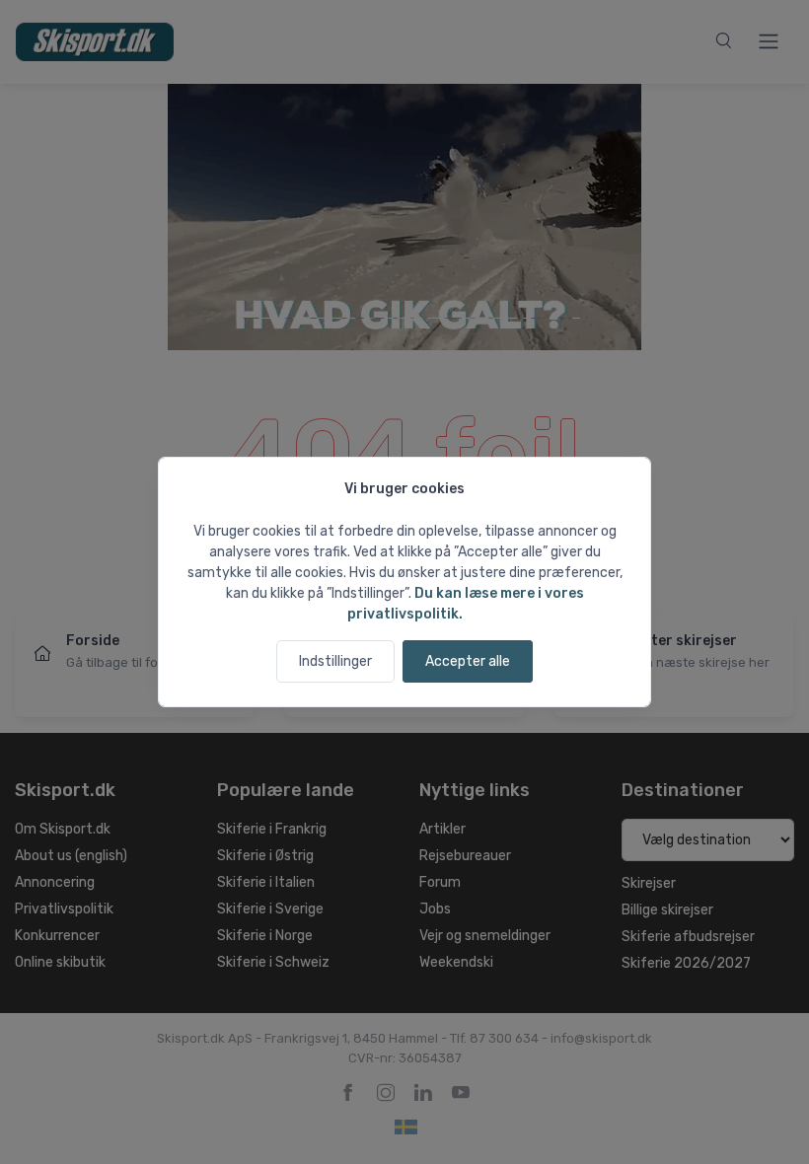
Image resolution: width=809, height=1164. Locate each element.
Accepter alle (467, 661)
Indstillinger (335, 661)
